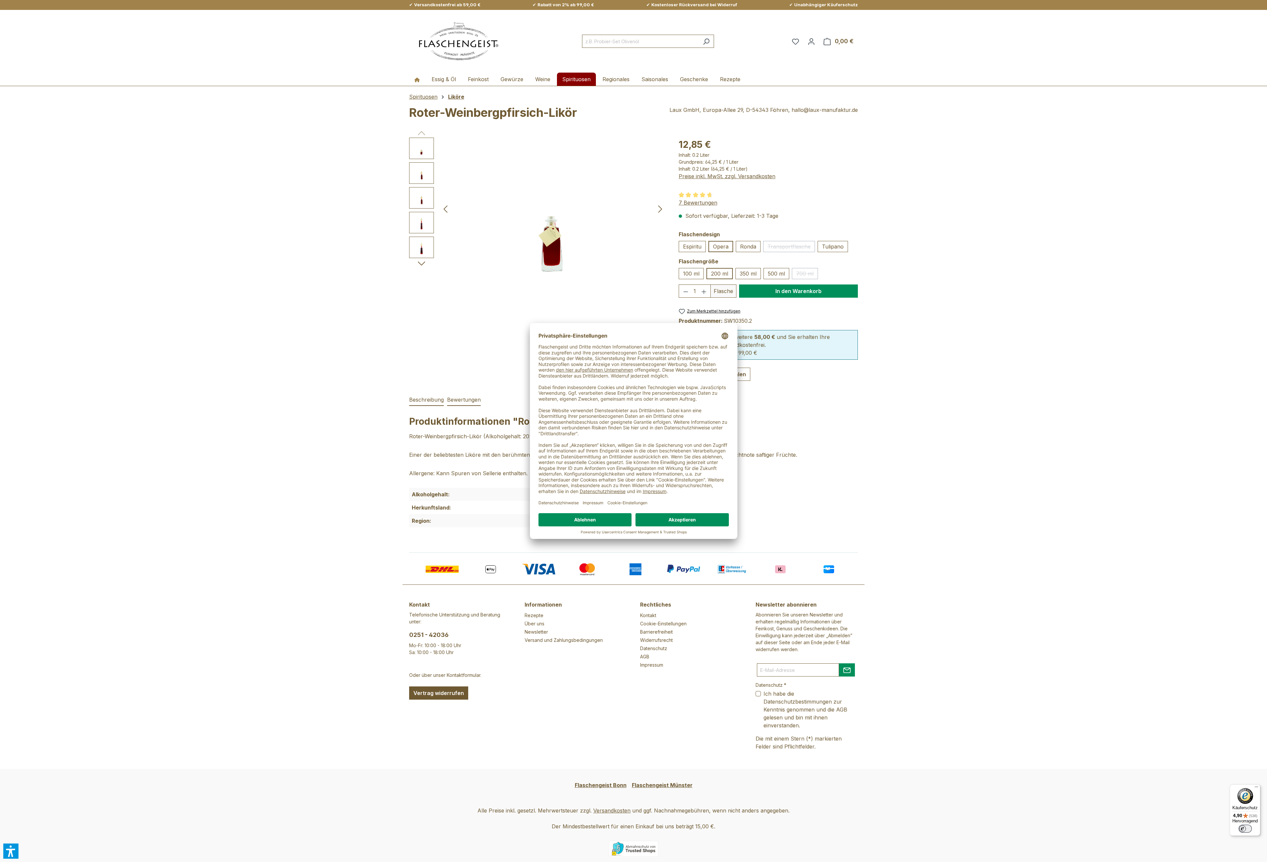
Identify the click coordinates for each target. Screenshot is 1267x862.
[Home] (417, 79)
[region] (537, 209)
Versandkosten (612, 810)
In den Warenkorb (798, 291)
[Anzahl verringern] (686, 291)
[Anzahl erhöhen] (704, 291)
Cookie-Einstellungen (663, 623)
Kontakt (648, 615)
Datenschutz (653, 648)
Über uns (534, 623)
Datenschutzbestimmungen (797, 701)
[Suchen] (706, 41)
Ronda (748, 246)
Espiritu (692, 246)
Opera (721, 246)
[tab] (426, 400)
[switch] (1245, 829)
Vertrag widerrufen (438, 693)
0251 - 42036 (429, 634)
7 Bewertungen (698, 202)
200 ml (719, 273)
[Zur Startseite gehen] (458, 41)
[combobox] (640, 41)
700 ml (807, 274)
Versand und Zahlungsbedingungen (564, 640)
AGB (644, 656)
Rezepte (534, 615)
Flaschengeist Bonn (601, 785)
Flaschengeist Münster (662, 785)
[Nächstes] (660, 208)
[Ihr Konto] (811, 41)
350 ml (748, 273)
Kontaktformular (463, 675)
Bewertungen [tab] (464, 399)
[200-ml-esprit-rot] (552, 209)
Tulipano (833, 246)
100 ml (691, 273)
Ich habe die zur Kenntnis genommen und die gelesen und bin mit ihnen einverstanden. (805, 709)
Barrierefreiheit (656, 632)
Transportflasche (791, 247)
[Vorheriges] (445, 208)
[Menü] (1256, 788)
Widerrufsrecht (656, 640)
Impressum (651, 665)
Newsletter (536, 632)
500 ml (776, 273)
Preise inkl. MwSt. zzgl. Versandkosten (727, 176)
